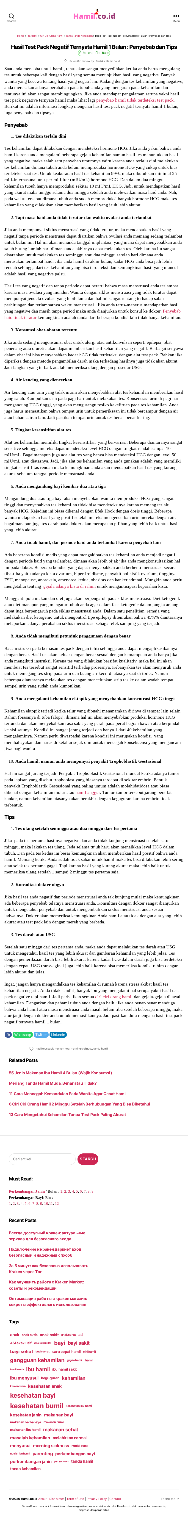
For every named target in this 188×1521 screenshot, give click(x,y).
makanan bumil (54, 1422)
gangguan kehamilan (37, 1360)
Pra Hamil (32, 35)
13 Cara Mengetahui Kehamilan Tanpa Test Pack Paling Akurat (67, 1114)
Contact (115, 1499)
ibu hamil (38, 1369)
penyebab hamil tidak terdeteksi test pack (135, 100)
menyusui (20, 1445)
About (42, 1499)
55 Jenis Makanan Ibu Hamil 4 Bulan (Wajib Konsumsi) (60, 1072)
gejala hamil (74, 1360)
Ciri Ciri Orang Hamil (51, 35)
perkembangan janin (30, 1461)
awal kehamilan (43, 1342)
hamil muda (17, 1369)
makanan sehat (60, 1429)
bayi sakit (79, 1343)
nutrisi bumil (80, 1445)
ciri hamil (89, 1351)
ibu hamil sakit (64, 1369)
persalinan (61, 1461)
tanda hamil (100, 1048)
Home (20, 35)
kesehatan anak (44, 1386)
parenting (43, 1453)
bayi (59, 1342)
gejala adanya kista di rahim (69, 586)
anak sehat (68, 1334)
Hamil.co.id (29, 1499)
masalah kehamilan (30, 1438)
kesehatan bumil (36, 1406)
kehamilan (74, 1378)
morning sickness (81, 1048)
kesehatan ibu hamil (79, 1405)
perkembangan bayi (75, 1453)
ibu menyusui (24, 1378)
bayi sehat (21, 1351)
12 (57, 1203)
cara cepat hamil (66, 1351)
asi (80, 1335)
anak (14, 1334)
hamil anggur (87, 792)
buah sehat (43, 1351)
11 (51, 1203)
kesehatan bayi (32, 1395)
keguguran (50, 1378)
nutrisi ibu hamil (20, 1453)
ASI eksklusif (21, 1343)
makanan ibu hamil (25, 1429)
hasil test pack (44, 1048)
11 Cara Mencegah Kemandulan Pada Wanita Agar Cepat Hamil (68, 1093)
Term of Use (75, 1499)
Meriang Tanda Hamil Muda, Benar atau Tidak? (53, 1083)
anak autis (29, 1335)
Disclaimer (56, 1499)
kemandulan (17, 1386)
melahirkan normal (70, 1437)
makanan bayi (58, 1415)
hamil (89, 1360)
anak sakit (49, 1335)
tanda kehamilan (25, 1468)
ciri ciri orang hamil (114, 996)
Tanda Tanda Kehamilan (79, 35)
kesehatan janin (25, 1414)
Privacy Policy (97, 1499)
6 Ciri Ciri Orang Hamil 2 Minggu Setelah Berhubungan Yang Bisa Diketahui (79, 1104)
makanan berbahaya (25, 1422)
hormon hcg (62, 1048)
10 (46, 1203)
